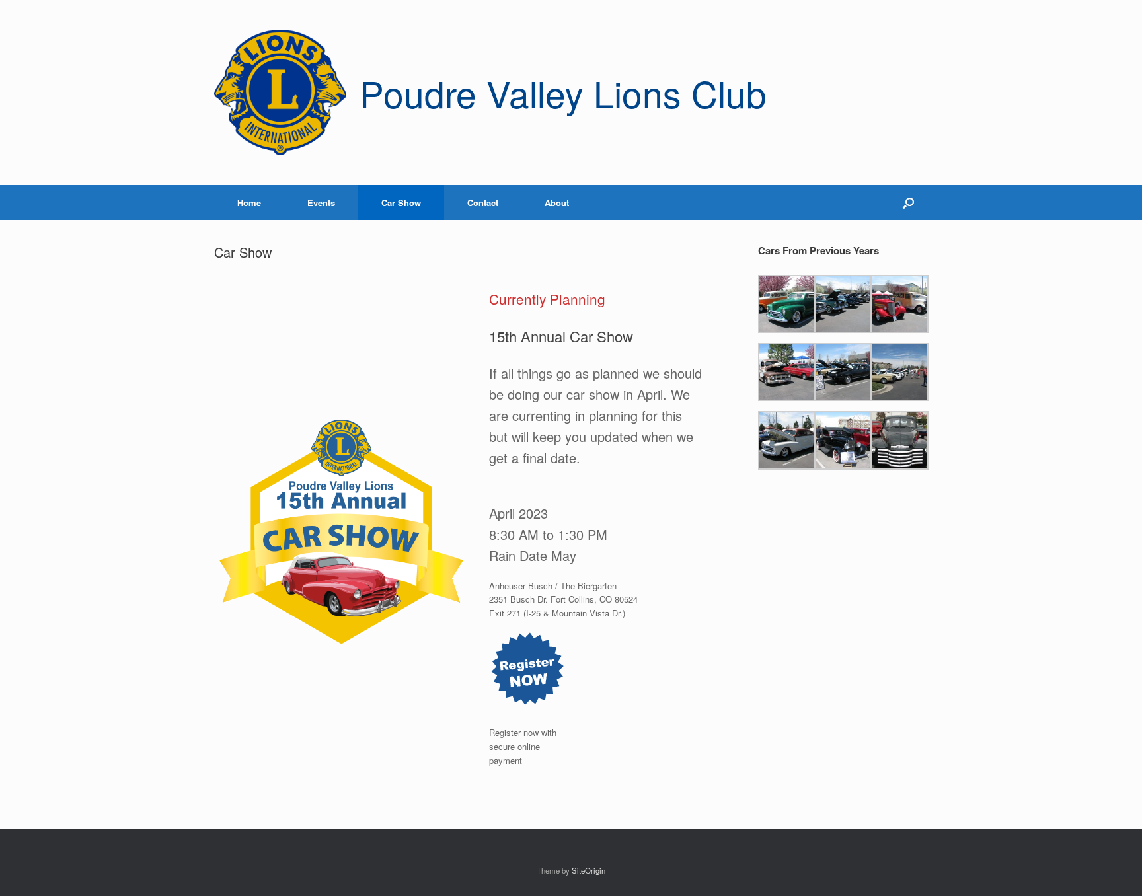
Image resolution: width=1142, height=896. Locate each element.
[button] (908, 202)
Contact (482, 202)
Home (249, 202)
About (557, 202)
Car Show (401, 202)
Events (321, 202)
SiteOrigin (588, 870)
